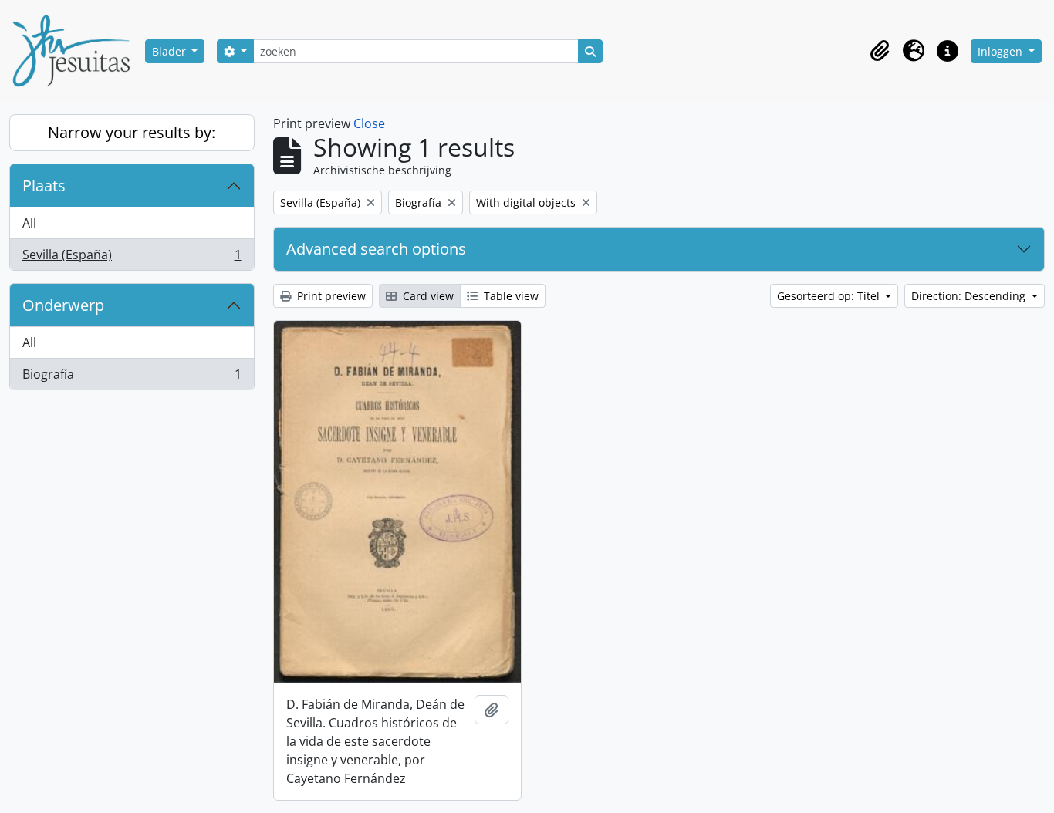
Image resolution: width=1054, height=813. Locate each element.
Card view (427, 295)
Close (369, 123)
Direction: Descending (970, 295)
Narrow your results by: (131, 132)
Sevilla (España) (132, 258)
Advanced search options (376, 248)
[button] (880, 51)
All (29, 222)
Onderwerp (63, 305)
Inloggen (1001, 51)
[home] (77, 51)
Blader (170, 51)
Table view (510, 295)
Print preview (330, 295)
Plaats (44, 185)
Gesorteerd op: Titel (830, 295)
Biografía (132, 378)
